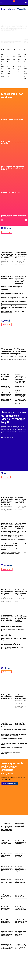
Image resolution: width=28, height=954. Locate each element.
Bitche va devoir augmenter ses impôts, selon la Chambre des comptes (12, 312)
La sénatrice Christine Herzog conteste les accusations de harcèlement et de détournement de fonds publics (13, 288)
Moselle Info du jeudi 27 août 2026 (10, 192)
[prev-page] (2, 220)
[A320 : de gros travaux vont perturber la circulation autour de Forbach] (7, 837)
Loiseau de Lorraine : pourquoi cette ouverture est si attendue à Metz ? (19, 856)
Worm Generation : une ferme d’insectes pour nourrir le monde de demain (7, 592)
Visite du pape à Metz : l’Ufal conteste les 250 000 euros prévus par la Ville (6, 869)
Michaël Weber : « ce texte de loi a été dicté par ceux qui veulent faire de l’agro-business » (20, 280)
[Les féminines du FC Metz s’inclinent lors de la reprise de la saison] (21, 916)
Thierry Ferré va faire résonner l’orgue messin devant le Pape (14, 743)
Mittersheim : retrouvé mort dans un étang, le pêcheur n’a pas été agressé (20, 826)
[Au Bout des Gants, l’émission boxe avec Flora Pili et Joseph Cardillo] (7, 517)
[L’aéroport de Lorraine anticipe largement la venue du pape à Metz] (7, 876)
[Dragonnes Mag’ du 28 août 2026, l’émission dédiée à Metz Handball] (21, 517)
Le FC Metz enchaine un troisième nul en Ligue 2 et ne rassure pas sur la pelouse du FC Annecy (13, 532)
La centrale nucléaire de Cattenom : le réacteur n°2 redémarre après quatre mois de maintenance (13, 625)
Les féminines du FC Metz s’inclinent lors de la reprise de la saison (21, 921)
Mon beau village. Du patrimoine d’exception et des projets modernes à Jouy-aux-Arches (7, 946)
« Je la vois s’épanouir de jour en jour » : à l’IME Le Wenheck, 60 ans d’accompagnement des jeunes (13, 648)
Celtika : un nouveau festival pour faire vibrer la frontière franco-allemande (12, 748)
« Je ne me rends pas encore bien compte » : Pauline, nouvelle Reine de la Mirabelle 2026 (13, 730)
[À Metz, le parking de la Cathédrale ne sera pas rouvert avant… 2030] (21, 244)
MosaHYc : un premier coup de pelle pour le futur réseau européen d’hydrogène (21, 618)
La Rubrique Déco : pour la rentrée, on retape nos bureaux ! (7, 696)
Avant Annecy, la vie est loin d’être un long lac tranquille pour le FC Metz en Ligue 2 (11, 536)
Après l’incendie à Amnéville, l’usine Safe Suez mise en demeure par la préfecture (20, 869)
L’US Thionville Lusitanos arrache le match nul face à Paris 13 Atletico (20, 500)
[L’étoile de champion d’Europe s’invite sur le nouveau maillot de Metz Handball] (21, 903)
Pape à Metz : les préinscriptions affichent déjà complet (7, 388)
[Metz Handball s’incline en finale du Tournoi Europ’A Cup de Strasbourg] (21, 928)
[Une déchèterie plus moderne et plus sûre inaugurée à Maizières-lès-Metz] (19, 47)
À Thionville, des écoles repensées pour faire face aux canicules (6, 394)
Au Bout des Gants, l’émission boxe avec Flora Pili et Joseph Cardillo (7, 525)
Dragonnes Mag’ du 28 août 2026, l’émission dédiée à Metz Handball (20, 525)
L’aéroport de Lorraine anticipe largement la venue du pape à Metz (6, 881)
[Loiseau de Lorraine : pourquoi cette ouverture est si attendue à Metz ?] (21, 850)
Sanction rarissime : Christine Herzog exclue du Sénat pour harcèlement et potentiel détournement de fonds (13, 307)
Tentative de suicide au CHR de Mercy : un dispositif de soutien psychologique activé (8, 63)
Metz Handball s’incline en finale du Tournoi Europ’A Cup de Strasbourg (20, 933)
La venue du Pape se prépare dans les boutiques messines (6, 401)
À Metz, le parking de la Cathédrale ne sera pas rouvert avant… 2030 (21, 255)
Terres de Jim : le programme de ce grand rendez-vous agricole (20, 881)
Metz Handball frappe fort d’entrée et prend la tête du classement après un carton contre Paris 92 (7, 501)
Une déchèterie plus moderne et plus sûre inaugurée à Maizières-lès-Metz (7, 617)
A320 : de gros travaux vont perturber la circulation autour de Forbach (6, 843)
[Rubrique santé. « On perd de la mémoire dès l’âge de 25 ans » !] (14, 204)
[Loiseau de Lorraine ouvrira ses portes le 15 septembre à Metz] (21, 890)
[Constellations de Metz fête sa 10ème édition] (7, 716)
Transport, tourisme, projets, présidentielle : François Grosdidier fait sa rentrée (7, 255)
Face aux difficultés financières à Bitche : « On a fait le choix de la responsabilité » (14, 298)
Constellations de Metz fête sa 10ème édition (6, 724)
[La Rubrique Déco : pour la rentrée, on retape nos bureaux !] (14, 131)
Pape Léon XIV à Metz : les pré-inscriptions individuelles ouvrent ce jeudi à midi (20, 388)
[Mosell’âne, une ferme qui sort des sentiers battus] (7, 850)
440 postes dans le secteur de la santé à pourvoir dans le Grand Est (6, 896)
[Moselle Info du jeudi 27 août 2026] (14, 182)
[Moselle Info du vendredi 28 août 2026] (14, 108)
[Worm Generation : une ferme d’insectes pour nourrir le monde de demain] (7, 581)
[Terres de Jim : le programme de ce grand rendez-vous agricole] (21, 876)
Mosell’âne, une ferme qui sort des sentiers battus (6, 855)
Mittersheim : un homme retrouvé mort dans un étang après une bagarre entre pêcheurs (7, 933)
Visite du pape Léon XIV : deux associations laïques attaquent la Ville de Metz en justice (13, 351)
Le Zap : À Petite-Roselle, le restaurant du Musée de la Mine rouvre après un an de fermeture (12, 168)
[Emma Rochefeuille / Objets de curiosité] (21, 716)
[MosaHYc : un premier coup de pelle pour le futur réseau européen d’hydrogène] (21, 610)
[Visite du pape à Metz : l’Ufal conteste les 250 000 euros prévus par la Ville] (7, 863)
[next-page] (26, 220)
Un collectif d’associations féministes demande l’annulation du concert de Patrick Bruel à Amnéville (20, 379)
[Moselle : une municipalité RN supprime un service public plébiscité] (7, 368)
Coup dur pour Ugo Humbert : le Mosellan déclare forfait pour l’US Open (13, 540)
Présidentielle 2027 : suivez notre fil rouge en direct (7, 278)
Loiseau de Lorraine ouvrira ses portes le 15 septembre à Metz (20, 895)
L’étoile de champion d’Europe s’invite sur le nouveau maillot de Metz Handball (20, 909)
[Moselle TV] (14, 2)
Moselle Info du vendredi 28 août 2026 (12, 119)
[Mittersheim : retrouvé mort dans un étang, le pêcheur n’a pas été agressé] (21, 820)
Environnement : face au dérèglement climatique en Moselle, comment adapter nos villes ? (20, 395)
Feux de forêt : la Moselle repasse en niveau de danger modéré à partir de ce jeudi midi (12, 643)
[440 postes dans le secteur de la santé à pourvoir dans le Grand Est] (7, 890)
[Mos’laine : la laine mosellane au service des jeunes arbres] (7, 903)
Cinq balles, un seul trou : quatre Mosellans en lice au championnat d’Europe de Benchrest (13, 552)
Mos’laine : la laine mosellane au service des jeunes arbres (7, 908)
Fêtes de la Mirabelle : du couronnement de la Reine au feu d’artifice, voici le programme (13, 734)
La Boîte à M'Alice (5, 721)
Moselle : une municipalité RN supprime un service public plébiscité (7, 377)
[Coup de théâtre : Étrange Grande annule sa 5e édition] (14, 47)
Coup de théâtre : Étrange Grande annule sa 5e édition (14, 59)
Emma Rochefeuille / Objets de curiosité (20, 724)
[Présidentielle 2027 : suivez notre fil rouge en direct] (7, 271)
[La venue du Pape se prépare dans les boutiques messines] (7, 916)
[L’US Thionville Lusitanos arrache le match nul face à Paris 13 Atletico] (11, 38)
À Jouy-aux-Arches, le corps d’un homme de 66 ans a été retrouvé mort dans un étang (21, 401)
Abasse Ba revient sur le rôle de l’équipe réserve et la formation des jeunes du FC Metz (13, 544)
